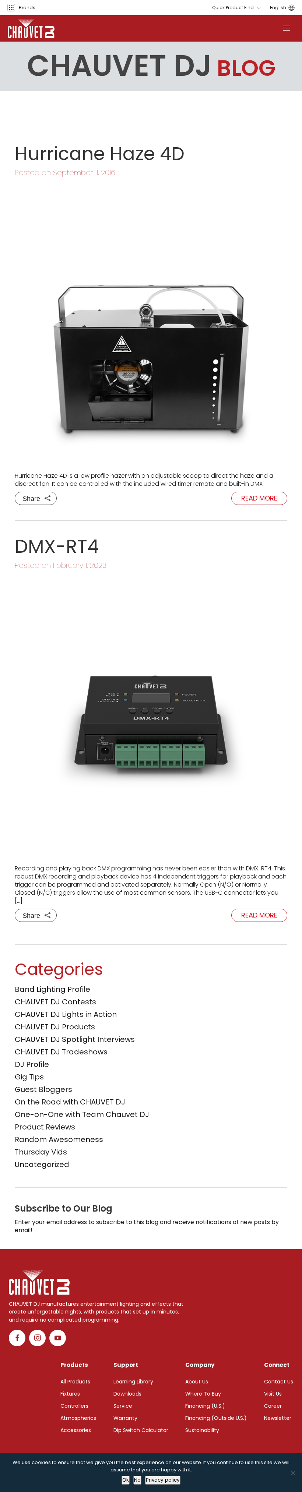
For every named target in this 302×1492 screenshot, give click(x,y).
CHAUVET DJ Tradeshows (61, 1052)
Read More (259, 498)
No (137, 1480)
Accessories (75, 1430)
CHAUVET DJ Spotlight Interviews (75, 1039)
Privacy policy (163, 1480)
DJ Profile (32, 1064)
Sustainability (202, 1430)
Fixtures (70, 1393)
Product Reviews (45, 1127)
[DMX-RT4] (151, 717)
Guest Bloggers (43, 1089)
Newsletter (277, 1418)
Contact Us (278, 1381)
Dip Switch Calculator (140, 1430)
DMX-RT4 (57, 546)
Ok (125, 1480)
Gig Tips (29, 1077)
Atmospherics (78, 1418)
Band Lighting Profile (52, 989)
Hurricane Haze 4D (100, 154)
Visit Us (273, 1393)
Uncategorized (42, 1164)
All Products (75, 1381)
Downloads (127, 1393)
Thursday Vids (41, 1152)
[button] (21, 7)
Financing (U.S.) (205, 1406)
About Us (196, 1381)
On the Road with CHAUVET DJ (70, 1102)
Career (273, 1406)
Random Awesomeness (59, 1139)
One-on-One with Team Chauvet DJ (82, 1114)
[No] (292, 1473)
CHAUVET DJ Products (55, 1027)
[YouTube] (57, 1338)
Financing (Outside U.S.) (216, 1418)
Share (31, 498)
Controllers (74, 1406)
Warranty (125, 1418)
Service (122, 1406)
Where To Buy (203, 1393)
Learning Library (133, 1381)
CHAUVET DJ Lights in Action (66, 1014)
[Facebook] (17, 1338)
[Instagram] (37, 1338)
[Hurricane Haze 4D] (151, 324)
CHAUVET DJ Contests (55, 1002)
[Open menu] (286, 28)
